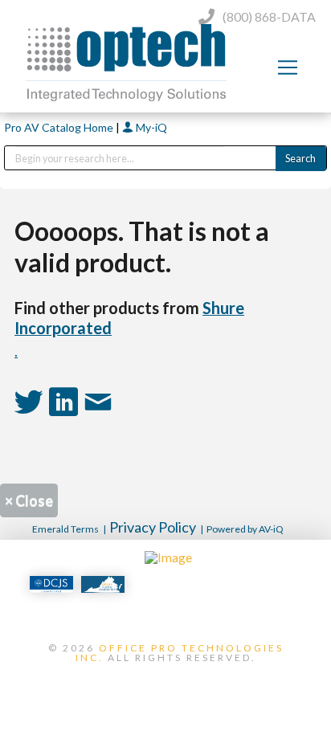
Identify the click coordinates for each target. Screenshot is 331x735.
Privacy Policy (152, 527)
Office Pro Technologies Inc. (180, 653)
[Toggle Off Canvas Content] (287, 67)
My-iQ (150, 127)
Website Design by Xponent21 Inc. (165, 684)
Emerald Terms (65, 529)
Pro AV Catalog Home (60, 127)
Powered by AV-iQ (245, 529)
